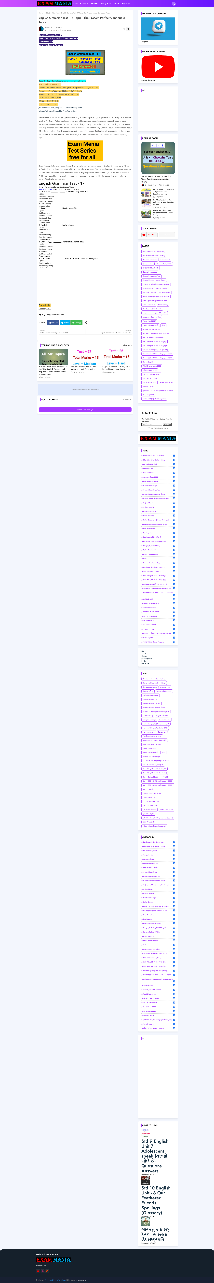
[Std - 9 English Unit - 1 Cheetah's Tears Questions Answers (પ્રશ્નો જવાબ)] (158, 158)
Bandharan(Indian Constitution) (154, 251)
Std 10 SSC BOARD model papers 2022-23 (157, 358)
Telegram (167, 235)
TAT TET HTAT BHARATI (151, 374)
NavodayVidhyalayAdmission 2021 (155, 300)
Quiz (163, 325)
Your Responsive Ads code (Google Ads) (85, 389)
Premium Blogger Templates (55, 1280)
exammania (82, 1280)
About (143, 653)
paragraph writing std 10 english (154, 313)
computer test (165, 260)
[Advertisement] (85, 286)
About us (94, 3)
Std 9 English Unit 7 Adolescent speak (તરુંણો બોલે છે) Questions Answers (154, 1156)
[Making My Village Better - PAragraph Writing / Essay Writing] (146, 213)
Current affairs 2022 (164, 264)
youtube (151, 235)
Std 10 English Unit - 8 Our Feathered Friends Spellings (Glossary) (156, 1200)
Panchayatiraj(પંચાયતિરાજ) (152, 309)
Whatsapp (77, 322)
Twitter (66, 322)
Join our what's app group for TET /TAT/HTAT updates (60, 107)
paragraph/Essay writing (152, 317)
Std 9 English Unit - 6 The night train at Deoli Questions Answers (163, 202)
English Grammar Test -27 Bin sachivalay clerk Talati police (83, 367)
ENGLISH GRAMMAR (52, 13)
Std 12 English (148, 362)
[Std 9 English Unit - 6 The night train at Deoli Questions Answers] (146, 203)
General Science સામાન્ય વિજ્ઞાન (154, 280)
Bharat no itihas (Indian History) (154, 255)
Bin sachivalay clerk (150, 260)
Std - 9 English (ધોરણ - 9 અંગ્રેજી (154, 341)
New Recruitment (149, 305)
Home (75, 3)
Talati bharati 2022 (150, 370)
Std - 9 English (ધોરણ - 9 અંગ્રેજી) (155, 345)
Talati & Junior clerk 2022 (152, 366)
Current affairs (148, 264)
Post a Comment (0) (85, 409)
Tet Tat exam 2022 (149, 382)
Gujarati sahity (148, 288)
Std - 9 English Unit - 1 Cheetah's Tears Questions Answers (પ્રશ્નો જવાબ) (156, 179)
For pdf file (45, 305)
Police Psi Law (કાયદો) (150, 325)
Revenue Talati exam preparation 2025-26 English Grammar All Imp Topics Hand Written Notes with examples (53, 370)
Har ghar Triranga (149, 292)
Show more (127, 345)
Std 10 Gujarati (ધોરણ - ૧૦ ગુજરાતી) (155, 350)
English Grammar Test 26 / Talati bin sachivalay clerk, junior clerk (116, 367)
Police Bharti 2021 (149, 321)
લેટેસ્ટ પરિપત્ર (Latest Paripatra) (154, 399)
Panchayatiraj (163, 305)
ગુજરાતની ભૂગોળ (148, 386)
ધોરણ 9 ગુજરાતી (148, 394)
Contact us (84, 3)
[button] (174, 4)
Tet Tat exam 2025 (166, 382)
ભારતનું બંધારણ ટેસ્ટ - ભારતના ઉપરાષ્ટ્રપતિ (155, 1234)
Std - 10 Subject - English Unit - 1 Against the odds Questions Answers (163, 191)
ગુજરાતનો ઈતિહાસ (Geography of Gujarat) (158, 390)
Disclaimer (125, 3)
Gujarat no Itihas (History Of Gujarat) (156, 284)
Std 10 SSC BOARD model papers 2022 (157, 354)
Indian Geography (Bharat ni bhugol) (156, 296)
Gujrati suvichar (162, 288)
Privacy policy (106, 3)
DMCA (116, 3)
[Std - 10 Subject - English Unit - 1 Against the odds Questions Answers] (146, 192)
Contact (144, 656)
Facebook (54, 322)
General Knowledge (150, 272)
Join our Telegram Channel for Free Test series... (58, 111)
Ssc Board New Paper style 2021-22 (156, 333)
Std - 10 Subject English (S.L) (153, 337)
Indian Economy (164, 292)
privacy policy (146, 658)
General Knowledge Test (151, 276)
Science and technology (151, 329)
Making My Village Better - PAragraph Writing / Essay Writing (163, 212)
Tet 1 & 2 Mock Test (150, 378)
